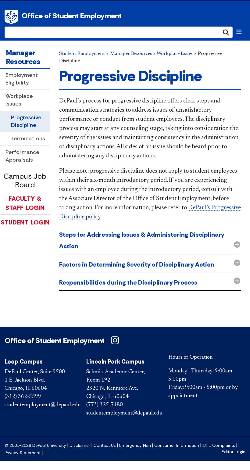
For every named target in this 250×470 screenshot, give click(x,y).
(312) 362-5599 (23, 397)
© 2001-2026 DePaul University (35, 445)
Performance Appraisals (22, 156)
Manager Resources (23, 57)
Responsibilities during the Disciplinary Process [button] (128, 282)
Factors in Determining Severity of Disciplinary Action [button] (136, 264)
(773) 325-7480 (104, 405)
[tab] (150, 241)
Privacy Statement (23, 452)
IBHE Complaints (218, 445)
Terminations (28, 138)
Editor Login (233, 451)
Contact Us (105, 445)
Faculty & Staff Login (25, 203)
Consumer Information (176, 445)
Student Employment (82, 53)
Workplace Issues (19, 99)
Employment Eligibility (21, 78)
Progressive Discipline (26, 121)
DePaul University (12, 17)
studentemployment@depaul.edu (43, 405)
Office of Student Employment (72, 15)
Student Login (25, 222)
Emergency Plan (135, 445)
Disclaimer (80, 445)
